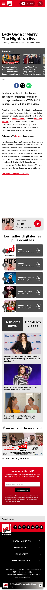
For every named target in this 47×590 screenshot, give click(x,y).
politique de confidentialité (12, 501)
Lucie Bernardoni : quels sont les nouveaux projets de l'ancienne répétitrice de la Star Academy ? (22, 358)
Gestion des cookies (22, 577)
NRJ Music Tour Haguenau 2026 (15, 458)
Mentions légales (33, 569)
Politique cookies (25, 572)
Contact (21, 569)
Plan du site (10, 569)
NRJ (20, 249)
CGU (15, 572)
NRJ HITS (20, 224)
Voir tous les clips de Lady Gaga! (15, 173)
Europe (18, 136)
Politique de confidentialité (17, 574)
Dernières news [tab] (12, 324)
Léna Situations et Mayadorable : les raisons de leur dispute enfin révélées (20, 417)
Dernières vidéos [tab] (33, 324)
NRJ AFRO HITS (25, 291)
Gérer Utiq (34, 574)
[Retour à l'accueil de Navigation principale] (9, 3)
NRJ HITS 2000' (25, 305)
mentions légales (31, 499)
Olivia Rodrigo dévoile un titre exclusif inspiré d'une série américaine (20, 388)
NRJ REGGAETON (26, 277)
